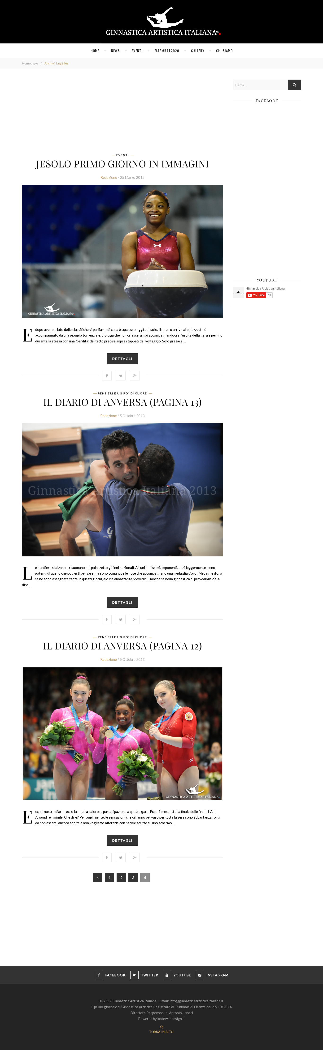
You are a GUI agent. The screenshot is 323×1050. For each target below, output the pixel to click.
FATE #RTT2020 (166, 50)
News (115, 50)
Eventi (137, 50)
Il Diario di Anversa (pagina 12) (122, 645)
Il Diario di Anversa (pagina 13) (122, 401)
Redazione (108, 177)
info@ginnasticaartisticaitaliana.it (196, 1001)
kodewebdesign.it (171, 1018)
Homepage (30, 63)
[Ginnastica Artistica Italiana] (161, 21)
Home (95, 50)
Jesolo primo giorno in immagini (122, 163)
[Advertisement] (122, 113)
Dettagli (122, 359)
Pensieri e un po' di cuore (122, 393)
